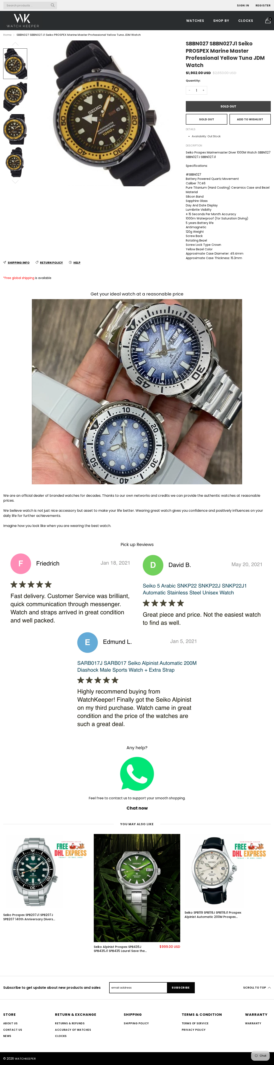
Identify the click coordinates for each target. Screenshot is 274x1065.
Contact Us (12, 1030)
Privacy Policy (194, 1030)
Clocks (245, 20)
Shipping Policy (136, 1023)
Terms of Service (195, 1023)
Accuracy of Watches (73, 1030)
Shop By (221, 20)
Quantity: (193, 81)
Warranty (253, 1023)
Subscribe (180, 988)
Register (263, 5)
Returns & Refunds (70, 1023)
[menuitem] (195, 20)
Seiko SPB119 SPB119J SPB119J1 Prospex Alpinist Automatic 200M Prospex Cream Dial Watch (213, 915)
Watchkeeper (25, 1059)
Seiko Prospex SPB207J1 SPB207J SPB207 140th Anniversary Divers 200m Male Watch (28, 917)
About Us (10, 1023)
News (7, 1036)
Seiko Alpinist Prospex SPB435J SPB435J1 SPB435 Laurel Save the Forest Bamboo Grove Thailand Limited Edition (119, 949)
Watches (195, 20)
